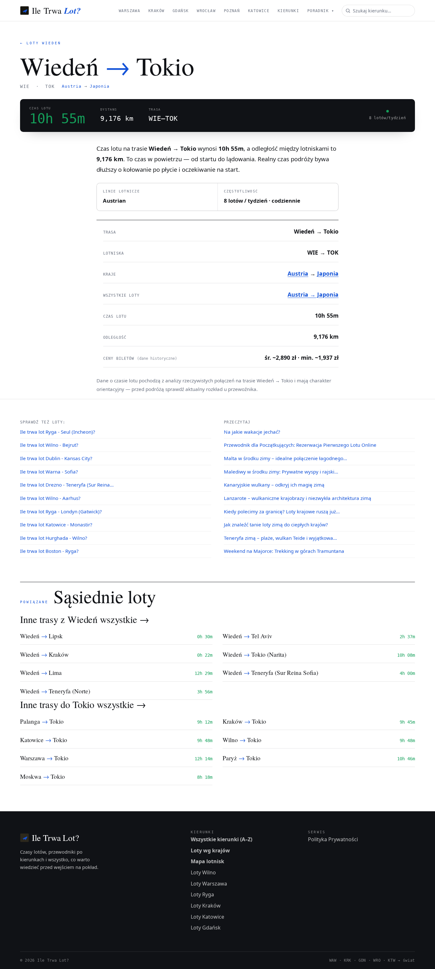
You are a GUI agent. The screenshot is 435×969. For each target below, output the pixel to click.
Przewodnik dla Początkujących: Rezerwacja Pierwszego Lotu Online (300, 445)
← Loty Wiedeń (40, 43)
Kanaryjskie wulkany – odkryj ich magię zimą (274, 484)
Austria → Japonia (313, 294)
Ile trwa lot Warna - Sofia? (49, 471)
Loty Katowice (207, 916)
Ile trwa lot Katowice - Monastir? (56, 524)
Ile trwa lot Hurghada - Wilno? (53, 538)
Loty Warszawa (209, 883)
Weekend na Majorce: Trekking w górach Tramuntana (284, 551)
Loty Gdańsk (206, 927)
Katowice (258, 11)
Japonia (99, 86)
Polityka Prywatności (333, 839)
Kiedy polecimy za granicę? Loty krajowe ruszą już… (282, 511)
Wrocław (206, 11)
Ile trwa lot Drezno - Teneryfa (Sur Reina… (67, 484)
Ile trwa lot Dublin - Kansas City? (56, 458)
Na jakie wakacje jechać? (252, 432)
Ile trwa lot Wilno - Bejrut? (49, 445)
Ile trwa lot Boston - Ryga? (49, 551)
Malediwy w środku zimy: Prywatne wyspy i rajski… (281, 471)
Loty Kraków (206, 905)
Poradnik (320, 11)
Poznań (232, 11)
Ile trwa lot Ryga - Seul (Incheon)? (57, 432)
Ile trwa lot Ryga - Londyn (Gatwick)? (61, 511)
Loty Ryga (202, 894)
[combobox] (378, 11)
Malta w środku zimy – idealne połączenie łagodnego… (285, 458)
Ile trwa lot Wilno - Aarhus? (50, 498)
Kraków (156, 11)
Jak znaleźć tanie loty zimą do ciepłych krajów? (276, 524)
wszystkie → (124, 619)
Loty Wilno (203, 872)
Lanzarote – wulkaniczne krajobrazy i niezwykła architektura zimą (297, 498)
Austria (71, 86)
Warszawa (129, 11)
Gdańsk (181, 11)
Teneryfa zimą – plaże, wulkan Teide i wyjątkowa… (280, 538)
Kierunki (288, 11)
